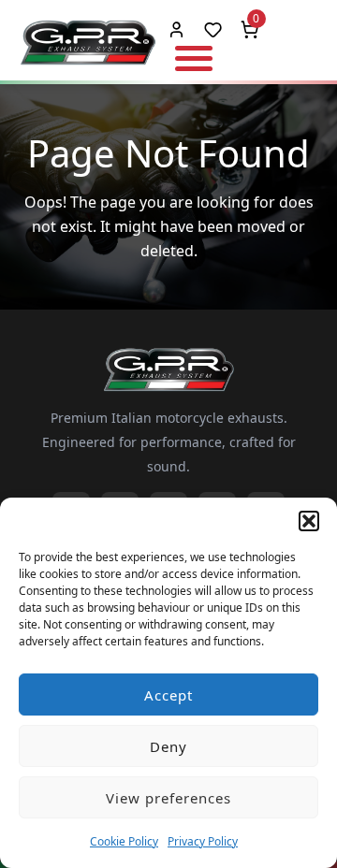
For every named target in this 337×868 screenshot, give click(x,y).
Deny (168, 746)
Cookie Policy (124, 841)
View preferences (168, 797)
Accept (168, 695)
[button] (309, 521)
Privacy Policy (203, 841)
